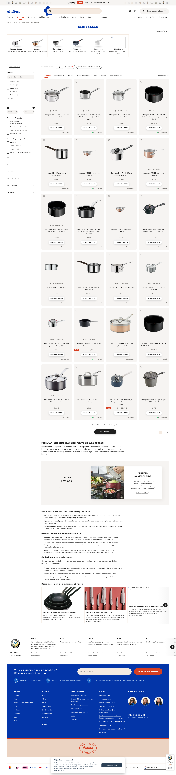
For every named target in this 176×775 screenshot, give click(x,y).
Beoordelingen (104, 695)
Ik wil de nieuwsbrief (148, 671)
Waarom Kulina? (105, 725)
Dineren (16, 699)
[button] (105, 76)
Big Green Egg (47, 710)
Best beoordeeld (100, 75)
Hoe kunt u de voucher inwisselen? (112, 729)
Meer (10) (10, 98)
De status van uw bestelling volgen (112, 721)
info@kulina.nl (136, 715)
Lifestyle (17, 713)
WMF (44, 695)
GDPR (73, 716)
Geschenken (164, 17)
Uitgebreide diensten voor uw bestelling (82, 700)
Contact (74, 719)
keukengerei (61, 573)
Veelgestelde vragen (106, 706)
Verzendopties (76, 708)
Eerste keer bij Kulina (107, 702)
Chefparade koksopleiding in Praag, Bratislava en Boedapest (111, 717)
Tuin (15, 706)
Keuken (16, 695)
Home (16, 717)
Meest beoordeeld (83, 75)
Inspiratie (138, 17)
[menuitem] (10, 17)
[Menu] (173, 755)
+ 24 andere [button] (105, 432)
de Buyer (45, 721)
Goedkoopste (59, 75)
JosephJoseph (47, 713)
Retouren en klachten (79, 695)
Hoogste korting (116, 75)
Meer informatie (78, 768)
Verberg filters (14, 67)
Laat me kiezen (59, 770)
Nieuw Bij (150, 17)
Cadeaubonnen (105, 699)
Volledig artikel (142, 493)
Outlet (16, 721)
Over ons (102, 732)
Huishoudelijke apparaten (23, 702)
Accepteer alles (112, 765)
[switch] (170, 768)
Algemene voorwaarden (79, 712)
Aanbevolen (46, 75)
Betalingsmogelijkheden (79, 705)
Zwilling (45, 717)
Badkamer (17, 710)
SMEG (44, 702)
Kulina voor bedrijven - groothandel (107, 711)
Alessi (44, 699)
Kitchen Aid (46, 706)
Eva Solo (45, 724)
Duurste (71, 75)
